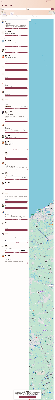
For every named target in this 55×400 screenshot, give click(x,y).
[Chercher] (52, 9)
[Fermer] (40, 391)
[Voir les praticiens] (16, 241)
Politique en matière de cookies (32, 395)
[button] (47, 207)
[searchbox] (14, 9)
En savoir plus (6, 61)
